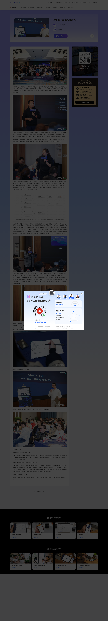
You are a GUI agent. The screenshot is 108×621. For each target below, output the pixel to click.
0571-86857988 (53, 328)
